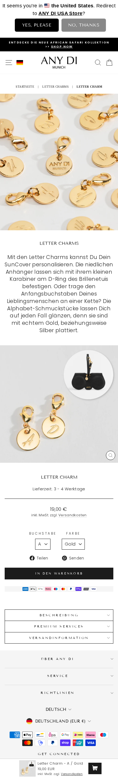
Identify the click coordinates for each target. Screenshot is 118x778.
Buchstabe (43, 533)
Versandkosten (72, 515)
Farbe (73, 533)
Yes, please (36, 25)
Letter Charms (55, 86)
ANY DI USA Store (60, 13)
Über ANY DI (57, 659)
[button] (19, 62)
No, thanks (83, 25)
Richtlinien (58, 693)
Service (57, 676)
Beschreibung (59, 615)
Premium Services (59, 626)
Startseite (25, 86)
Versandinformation (59, 638)
